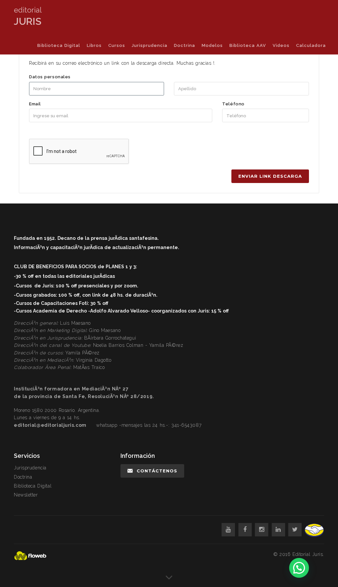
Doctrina (184, 45)
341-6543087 (186, 425)
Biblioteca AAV (247, 45)
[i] (261, 529)
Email (35, 103)
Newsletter (26, 494)
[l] (278, 529)
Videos (281, 45)
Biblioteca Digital (58, 45)
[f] (245, 529)
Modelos (212, 45)
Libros (94, 45)
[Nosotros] (169, 580)
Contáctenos (157, 470)
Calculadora (311, 45)
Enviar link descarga (270, 176)
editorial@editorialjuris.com (50, 425)
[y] (228, 529)
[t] (294, 529)
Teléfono (233, 103)
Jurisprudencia (149, 45)
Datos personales (50, 76)
